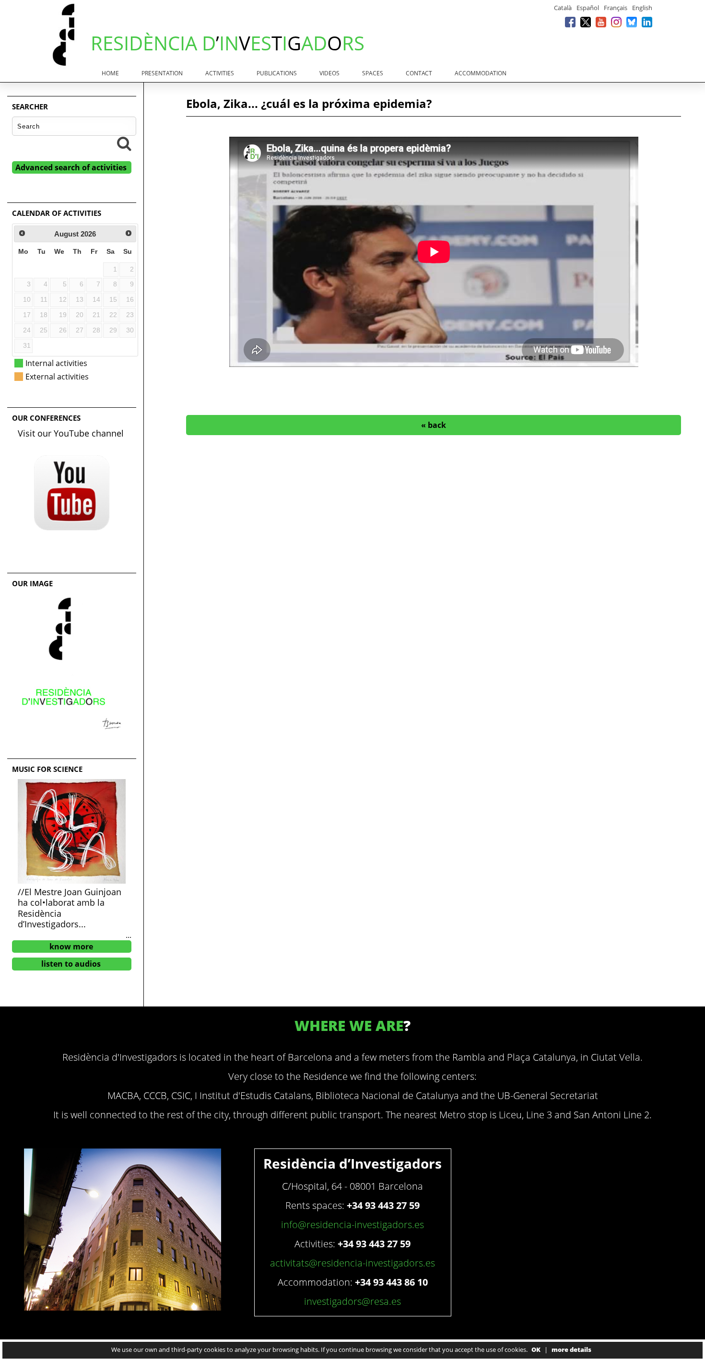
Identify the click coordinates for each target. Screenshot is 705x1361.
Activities (219, 73)
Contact (419, 73)
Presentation (162, 73)
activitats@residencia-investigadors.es (352, 1262)
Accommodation (480, 73)
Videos (329, 73)
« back (433, 425)
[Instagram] (616, 22)
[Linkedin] (647, 22)
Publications (277, 73)
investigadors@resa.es (352, 1301)
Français (615, 7)
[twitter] (585, 22)
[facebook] (570, 22)
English (642, 7)
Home (110, 73)
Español (587, 7)
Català (563, 7)
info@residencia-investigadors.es (352, 1224)
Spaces (372, 73)
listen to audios (71, 964)
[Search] (124, 143)
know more (71, 946)
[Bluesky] (631, 22)
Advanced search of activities (71, 167)
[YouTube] (601, 22)
